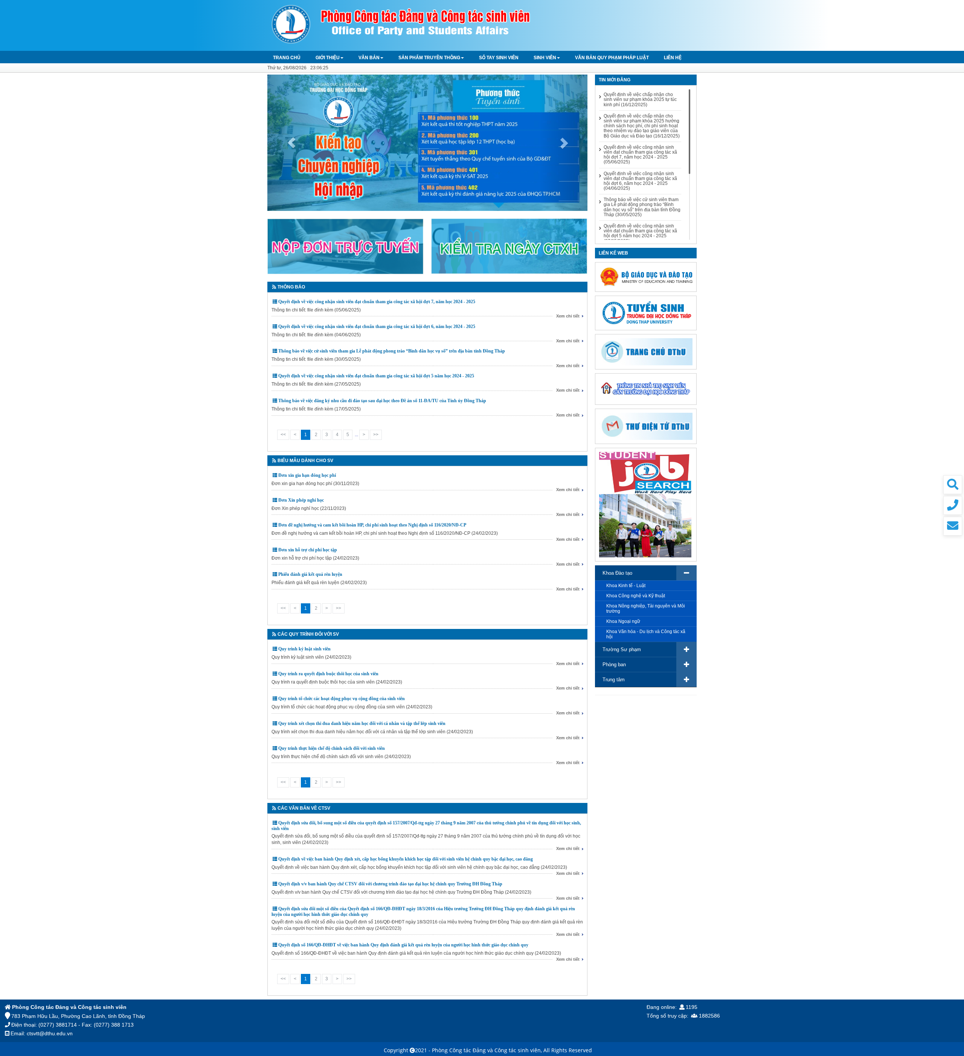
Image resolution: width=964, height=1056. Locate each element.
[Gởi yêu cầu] (952, 526)
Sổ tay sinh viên (499, 57)
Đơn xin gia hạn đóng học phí (307, 475)
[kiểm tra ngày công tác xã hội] (509, 246)
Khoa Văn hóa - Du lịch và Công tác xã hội (645, 634)
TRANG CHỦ (286, 57)
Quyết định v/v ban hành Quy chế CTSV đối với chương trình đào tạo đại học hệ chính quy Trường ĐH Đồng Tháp (390, 884)
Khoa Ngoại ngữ (623, 621)
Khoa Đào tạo (617, 573)
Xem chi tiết (568, 316)
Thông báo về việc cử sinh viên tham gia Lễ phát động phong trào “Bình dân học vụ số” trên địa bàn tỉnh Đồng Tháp (391, 351)
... (356, 434)
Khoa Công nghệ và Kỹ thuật (635, 595)
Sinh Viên (545, 57)
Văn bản (369, 57)
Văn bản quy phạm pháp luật (612, 57)
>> (375, 434)
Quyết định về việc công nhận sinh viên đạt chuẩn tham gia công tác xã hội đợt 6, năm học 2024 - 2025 (376, 326)
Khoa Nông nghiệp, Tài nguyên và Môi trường (645, 608)
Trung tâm (613, 679)
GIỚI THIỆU (328, 57)
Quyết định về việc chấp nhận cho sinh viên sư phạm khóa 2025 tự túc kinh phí (640, 99)
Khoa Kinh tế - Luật (625, 585)
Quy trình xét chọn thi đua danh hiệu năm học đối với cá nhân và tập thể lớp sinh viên (361, 723)
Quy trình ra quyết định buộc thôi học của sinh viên (328, 673)
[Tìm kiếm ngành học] (952, 484)
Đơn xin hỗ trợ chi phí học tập (307, 549)
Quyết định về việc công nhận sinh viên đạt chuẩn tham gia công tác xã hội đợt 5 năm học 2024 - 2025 (376, 375)
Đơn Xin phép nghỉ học (301, 500)
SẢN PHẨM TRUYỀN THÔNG (429, 57)
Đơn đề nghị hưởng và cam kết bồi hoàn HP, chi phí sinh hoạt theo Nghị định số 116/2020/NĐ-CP (372, 525)
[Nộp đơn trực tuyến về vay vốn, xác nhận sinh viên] (345, 246)
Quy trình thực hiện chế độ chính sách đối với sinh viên (331, 748)
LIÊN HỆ (673, 57)
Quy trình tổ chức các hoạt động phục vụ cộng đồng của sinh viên (341, 698)
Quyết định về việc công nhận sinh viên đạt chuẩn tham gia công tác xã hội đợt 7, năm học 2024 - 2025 (376, 301)
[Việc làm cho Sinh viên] (645, 504)
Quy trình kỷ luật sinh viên (304, 649)
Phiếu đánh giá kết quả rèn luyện (310, 574)
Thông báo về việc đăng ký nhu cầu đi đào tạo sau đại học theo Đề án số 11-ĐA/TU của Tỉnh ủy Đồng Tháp (382, 400)
